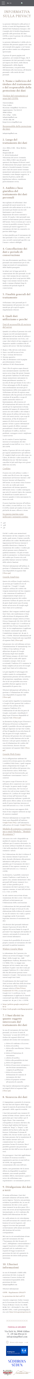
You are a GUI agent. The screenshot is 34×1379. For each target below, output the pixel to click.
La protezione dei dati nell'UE (14, 1296)
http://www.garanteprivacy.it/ (20, 1312)
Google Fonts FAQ (9, 822)
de (8, 3)
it (10, 3)
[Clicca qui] (7, 573)
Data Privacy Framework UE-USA (14, 989)
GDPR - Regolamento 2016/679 (14, 1292)
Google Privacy (25, 825)
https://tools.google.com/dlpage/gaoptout (18, 1009)
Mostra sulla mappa (16, 1342)
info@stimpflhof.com (17, 1337)
